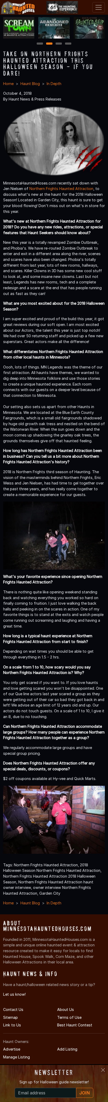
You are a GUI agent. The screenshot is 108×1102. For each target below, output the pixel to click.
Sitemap (10, 1017)
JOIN (84, 1092)
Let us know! (14, 994)
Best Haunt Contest (74, 1025)
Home (8, 83)
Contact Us (13, 1009)
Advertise (11, 1049)
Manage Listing (16, 1057)
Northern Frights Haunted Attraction (61, 188)
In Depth (54, 83)
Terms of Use (69, 1017)
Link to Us (12, 1025)
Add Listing (67, 1049)
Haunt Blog (30, 83)
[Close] (103, 1070)
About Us (65, 1009)
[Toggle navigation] (98, 7)
